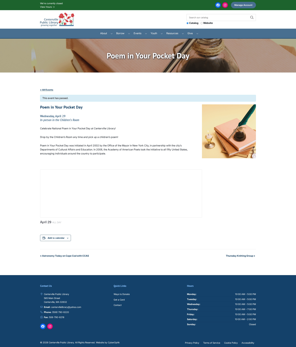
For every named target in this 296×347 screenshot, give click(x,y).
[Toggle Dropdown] (111, 33)
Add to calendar (56, 237)
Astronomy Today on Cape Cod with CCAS (64, 255)
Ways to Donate (122, 294)
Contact (118, 305)
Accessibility (248, 342)
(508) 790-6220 (60, 312)
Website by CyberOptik (108, 342)
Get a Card (119, 299)
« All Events (46, 89)
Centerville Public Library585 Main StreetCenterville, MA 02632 (56, 298)
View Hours (46, 7)
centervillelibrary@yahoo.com (66, 307)
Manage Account (243, 5)
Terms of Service (211, 342)
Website (208, 22)
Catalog (193, 22)
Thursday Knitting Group (240, 255)
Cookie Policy (231, 342)
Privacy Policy (192, 342)
